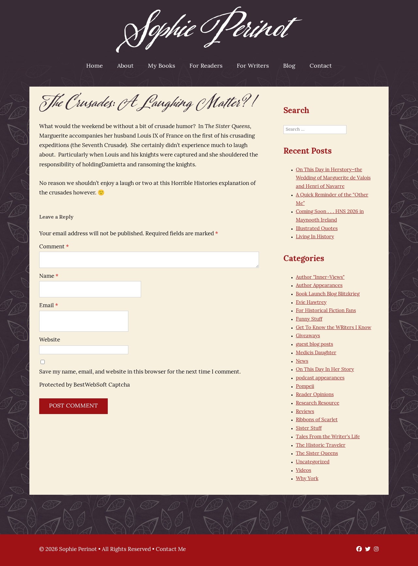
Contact (321, 66)
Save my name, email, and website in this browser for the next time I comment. (140, 372)
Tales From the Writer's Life (328, 437)
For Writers (253, 66)
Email (48, 305)
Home (94, 66)
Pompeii (305, 386)
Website (49, 340)
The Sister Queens (317, 453)
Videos (303, 470)
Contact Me (171, 549)
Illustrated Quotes (317, 228)
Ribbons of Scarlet (317, 420)
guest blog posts (314, 344)
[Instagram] (375, 549)
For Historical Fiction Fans (326, 310)
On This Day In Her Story (325, 369)
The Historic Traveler (321, 445)
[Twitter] (366, 549)
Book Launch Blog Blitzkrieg (328, 294)
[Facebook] (357, 549)
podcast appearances (320, 378)
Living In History (315, 237)
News (302, 361)
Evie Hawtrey (311, 302)
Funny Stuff (309, 319)
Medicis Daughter (316, 353)
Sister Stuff (309, 428)
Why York (307, 478)
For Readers (205, 66)
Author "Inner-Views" (320, 277)
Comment (54, 247)
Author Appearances (319, 285)
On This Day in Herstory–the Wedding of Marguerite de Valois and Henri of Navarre (333, 178)
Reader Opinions (315, 394)
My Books (161, 66)
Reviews (305, 411)
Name (48, 276)
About (125, 66)
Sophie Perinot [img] (209, 30)
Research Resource (317, 403)
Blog (289, 66)
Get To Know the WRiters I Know (333, 327)
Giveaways (308, 336)
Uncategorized (313, 462)
